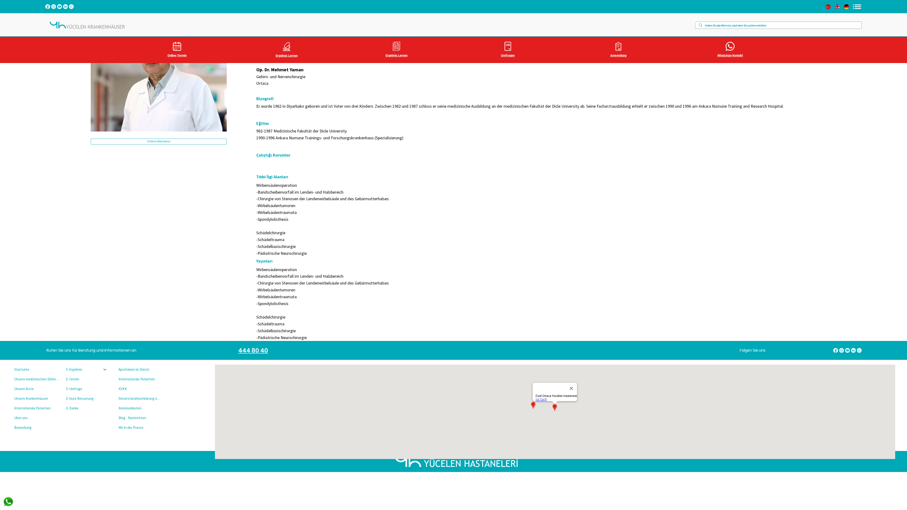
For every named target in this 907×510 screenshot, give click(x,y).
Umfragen (508, 55)
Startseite (21, 369)
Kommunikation (130, 408)
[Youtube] (59, 6)
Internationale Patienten (32, 408)
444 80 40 (253, 350)
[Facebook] (47, 6)
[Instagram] (53, 6)
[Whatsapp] (71, 6)
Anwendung (618, 55)
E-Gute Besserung (80, 398)
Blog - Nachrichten (132, 418)
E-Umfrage (74, 389)
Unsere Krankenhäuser (31, 398)
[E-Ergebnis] (105, 369)
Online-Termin (177, 55)
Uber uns (21, 418)
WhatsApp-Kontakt (730, 55)
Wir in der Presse (131, 427)
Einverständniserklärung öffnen (141, 398)
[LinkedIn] (65, 6)
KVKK (123, 389)
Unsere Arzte (24, 389)
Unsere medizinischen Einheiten (36, 379)
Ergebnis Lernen (287, 55)
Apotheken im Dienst (134, 369)
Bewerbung (23, 427)
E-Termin (72, 379)
